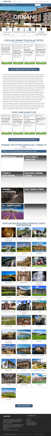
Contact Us (28, 419)
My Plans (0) (45, 4)
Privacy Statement (30, 421)
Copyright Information (31, 423)
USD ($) (14, 1)
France (9, 5)
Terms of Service (27, 434)
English (19, 1)
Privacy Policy (20, 434)
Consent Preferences (31, 424)
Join (44, 1)
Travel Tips (40, 1)
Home (4, 5)
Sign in (47, 1)
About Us (28, 420)
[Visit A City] (6, 416)
